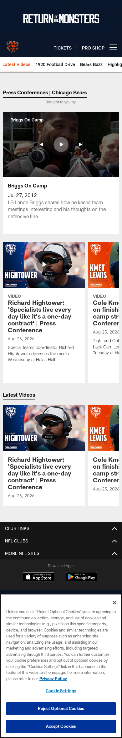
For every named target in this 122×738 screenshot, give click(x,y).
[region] (61, 666)
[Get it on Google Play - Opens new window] (81, 580)
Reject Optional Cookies (61, 708)
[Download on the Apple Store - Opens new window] (38, 577)
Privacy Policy (53, 678)
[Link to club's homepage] (12, 45)
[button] (40, 144)
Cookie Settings (61, 690)
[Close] (114, 602)
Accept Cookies (61, 726)
